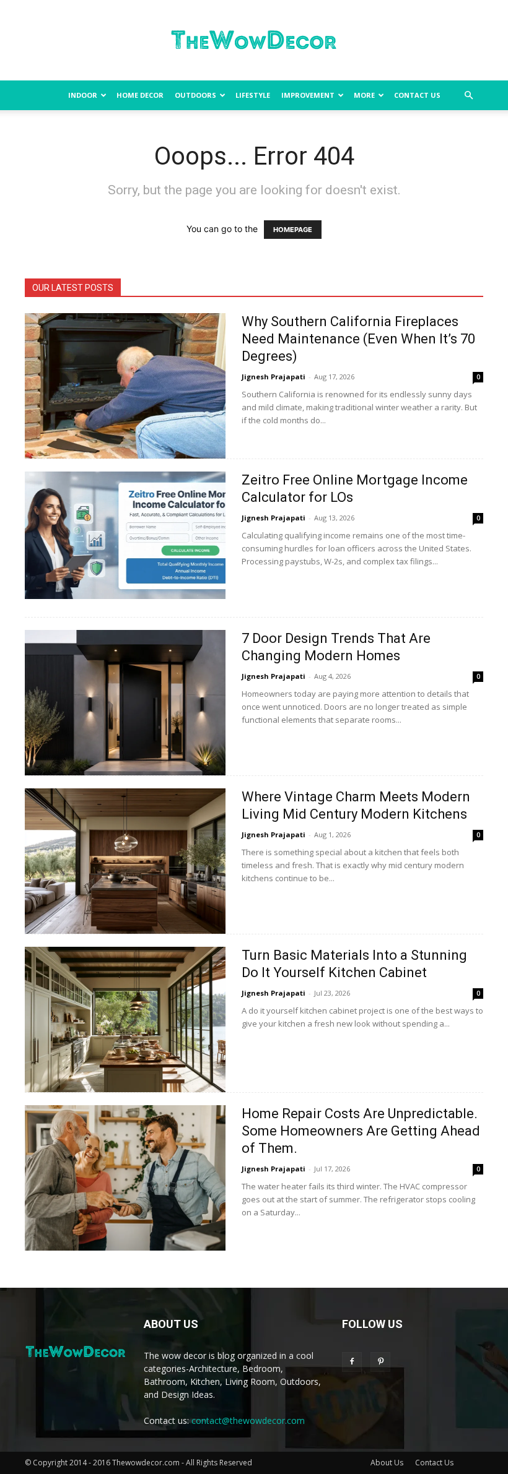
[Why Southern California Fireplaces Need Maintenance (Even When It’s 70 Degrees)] (125, 386)
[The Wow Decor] (254, 41)
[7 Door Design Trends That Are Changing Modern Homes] (125, 702)
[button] (468, 95)
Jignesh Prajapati (273, 376)
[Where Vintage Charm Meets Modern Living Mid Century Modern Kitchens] (125, 861)
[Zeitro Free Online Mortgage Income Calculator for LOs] (125, 535)
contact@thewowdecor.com (248, 1420)
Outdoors (195, 95)
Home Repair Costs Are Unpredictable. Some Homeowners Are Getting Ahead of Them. (361, 1131)
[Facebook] (352, 1362)
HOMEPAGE (292, 229)
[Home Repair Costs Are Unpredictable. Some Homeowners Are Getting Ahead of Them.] (125, 1178)
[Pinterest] (380, 1362)
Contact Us (417, 95)
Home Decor (140, 95)
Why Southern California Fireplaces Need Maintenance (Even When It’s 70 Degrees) (358, 339)
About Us (386, 1462)
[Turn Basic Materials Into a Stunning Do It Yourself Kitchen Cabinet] (125, 1019)
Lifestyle (252, 95)
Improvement (308, 95)
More (364, 95)
